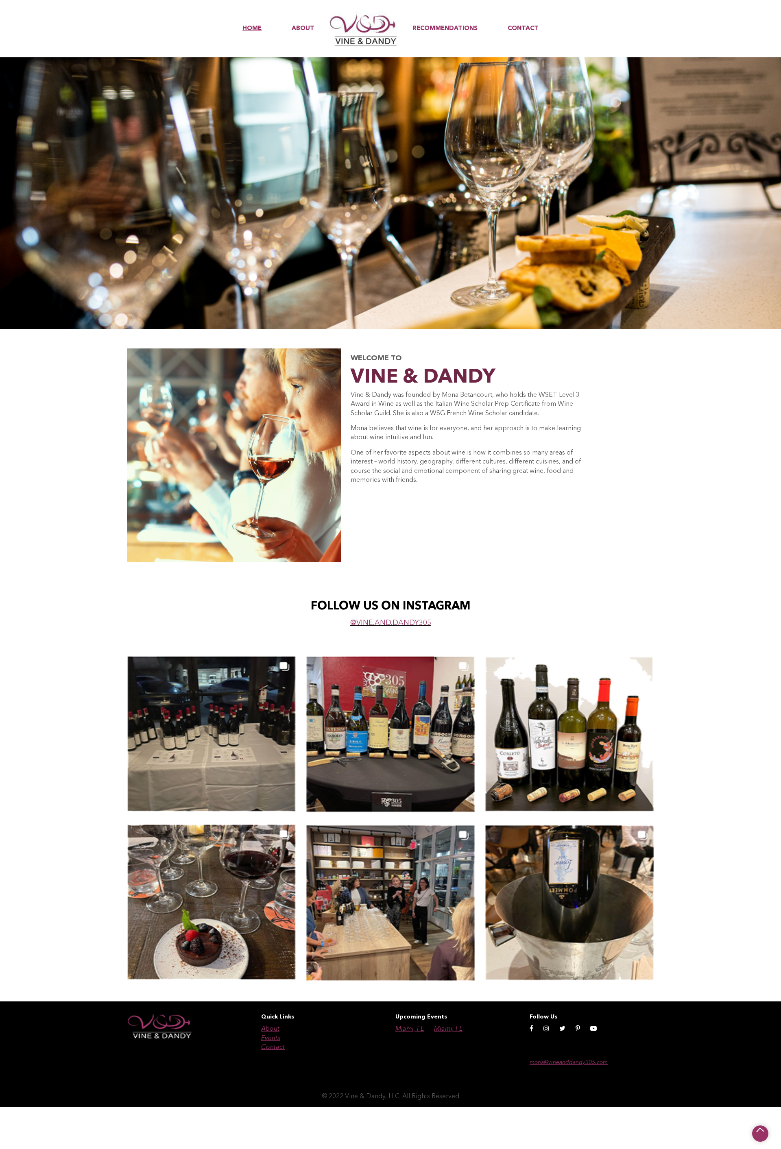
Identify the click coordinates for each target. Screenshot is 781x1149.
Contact (523, 29)
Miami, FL (409, 1029)
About (303, 29)
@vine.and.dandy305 (390, 623)
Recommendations (445, 29)
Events (270, 1038)
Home (252, 29)
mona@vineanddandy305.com (569, 1062)
